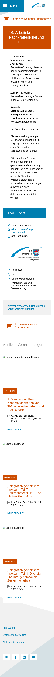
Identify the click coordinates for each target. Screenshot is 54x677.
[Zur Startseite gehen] (39, 6)
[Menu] (5, 5)
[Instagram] (6, 657)
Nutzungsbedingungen (15, 642)
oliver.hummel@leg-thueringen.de (22, 230)
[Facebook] (15, 657)
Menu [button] (13, 5)
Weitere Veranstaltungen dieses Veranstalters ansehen (26, 307)
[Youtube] (33, 657)
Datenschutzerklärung (14, 635)
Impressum (9, 627)
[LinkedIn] (24, 657)
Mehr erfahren (16, 429)
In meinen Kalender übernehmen (31, 18)
